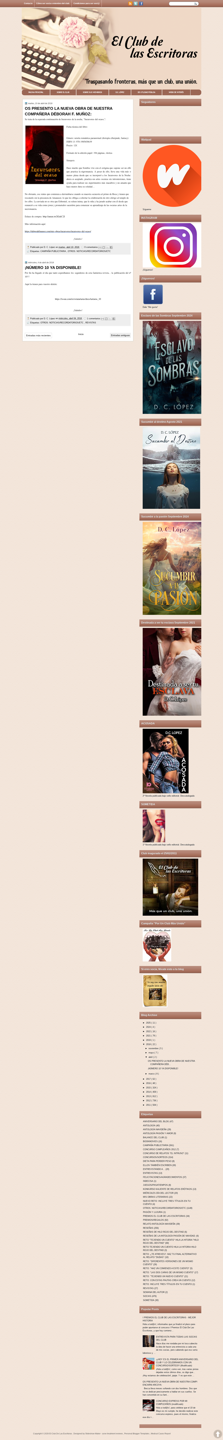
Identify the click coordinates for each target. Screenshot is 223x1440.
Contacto (28, 3)
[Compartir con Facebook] (111, 247)
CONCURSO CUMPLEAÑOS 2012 (159, 1149)
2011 (148, 1105)
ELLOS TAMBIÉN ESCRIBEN (157, 1165)
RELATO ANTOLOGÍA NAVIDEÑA (159, 1224)
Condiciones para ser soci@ (86, 3)
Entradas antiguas (120, 335)
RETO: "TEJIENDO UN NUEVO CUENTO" (163, 1276)
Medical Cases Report (161, 1433)
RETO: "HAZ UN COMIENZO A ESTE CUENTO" (166, 1268)
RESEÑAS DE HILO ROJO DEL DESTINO (163, 1232)
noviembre (154, 1048)
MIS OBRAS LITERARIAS (155, 1197)
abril (151, 1057)
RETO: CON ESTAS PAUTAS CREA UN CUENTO (167, 1280)
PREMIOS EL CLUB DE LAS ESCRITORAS (164, 1216)
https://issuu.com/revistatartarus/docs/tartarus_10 (78, 298)
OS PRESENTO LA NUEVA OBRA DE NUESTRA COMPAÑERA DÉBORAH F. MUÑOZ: (68, 111)
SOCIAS (147, 1296)
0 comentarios (91, 247)
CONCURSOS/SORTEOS (155, 1157)
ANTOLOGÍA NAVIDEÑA (155, 1129)
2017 (148, 1079)
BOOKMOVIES (150, 1141)
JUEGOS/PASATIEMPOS (155, 1185)
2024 (148, 1027)
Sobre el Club (63, 92)
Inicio (81, 334)
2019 (148, 1040)
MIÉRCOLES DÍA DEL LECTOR (158, 1193)
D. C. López (50, 247)
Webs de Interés (176, 92)
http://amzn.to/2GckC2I (54, 216)
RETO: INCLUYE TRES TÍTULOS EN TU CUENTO (167, 1284)
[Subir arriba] (218, 1434)
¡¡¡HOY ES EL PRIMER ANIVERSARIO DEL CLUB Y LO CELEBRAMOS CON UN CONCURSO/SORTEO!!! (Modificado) (177, 1362)
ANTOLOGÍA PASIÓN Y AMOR (158, 1133)
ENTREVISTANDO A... (154, 1169)
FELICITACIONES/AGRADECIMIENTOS (162, 1177)
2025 (148, 1023)
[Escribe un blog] (103, 247)
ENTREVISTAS (150, 1173)
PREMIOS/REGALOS (153, 1220)
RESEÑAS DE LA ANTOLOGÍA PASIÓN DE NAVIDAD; (169, 1236)
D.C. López (120, 92)
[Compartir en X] (107, 247)
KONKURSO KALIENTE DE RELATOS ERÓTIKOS (167, 1189)
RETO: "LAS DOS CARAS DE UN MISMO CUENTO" (168, 1272)
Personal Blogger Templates (137, 1433)
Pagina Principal (35, 92)
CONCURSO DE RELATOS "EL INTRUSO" (163, 1153)
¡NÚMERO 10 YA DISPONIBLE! (53, 267)
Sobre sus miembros (92, 92)
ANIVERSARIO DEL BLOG (156, 1121)
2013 (148, 1096)
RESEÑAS (148, 1228)
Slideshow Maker (93, 1433)
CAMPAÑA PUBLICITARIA (53, 251)
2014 (148, 1092)
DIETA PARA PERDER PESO (157, 1161)
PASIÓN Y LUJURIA (153, 1212)
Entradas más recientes (38, 335)
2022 (148, 1031)
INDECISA (148, 1181)
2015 (148, 1087)
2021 (148, 1035)
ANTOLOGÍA (149, 1125)
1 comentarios (94, 318)
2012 (148, 1100)
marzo (152, 1074)
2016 (148, 1083)
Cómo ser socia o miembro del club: (53, 3)
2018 (148, 1044)
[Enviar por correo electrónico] (100, 247)
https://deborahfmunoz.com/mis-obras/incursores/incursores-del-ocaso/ (58, 231)
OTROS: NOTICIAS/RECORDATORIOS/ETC (89, 251)
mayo (151, 1052)
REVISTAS (90, 322)
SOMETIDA (148, 1300)
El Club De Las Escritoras (60, 1433)
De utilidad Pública (146, 92)
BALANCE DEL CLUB (153, 1137)
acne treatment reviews (112, 1433)
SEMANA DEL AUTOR (154, 1292)
